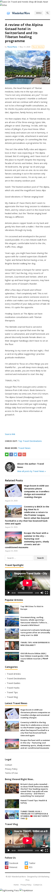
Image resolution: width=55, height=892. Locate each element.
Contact (8, 765)
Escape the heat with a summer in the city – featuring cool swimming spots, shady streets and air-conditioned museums (27, 540)
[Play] (8, 592)
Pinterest (13, 867)
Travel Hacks (13, 687)
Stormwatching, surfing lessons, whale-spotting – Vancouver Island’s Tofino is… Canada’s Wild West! (34, 621)
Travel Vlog (12, 697)
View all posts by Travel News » (31, 471)
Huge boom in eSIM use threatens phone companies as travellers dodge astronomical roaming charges (36, 491)
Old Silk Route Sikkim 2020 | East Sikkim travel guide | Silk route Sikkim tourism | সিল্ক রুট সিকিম (34, 657)
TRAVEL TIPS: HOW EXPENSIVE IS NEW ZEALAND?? (35, 643)
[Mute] (41, 592)
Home (16, 885)
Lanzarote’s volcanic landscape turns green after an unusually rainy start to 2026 (35, 632)
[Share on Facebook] (11, 454)
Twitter (32, 863)
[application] (27, 583)
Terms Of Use (11, 773)
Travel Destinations (16, 678)
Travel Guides (13, 683)
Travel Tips (12, 692)
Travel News (12, 46)
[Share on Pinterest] (20, 454)
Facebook (13, 863)
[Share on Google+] (24, 454)
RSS (30, 867)
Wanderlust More (19, 876)
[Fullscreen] (46, 592)
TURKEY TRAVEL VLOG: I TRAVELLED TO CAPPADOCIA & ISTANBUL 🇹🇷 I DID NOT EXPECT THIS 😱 (34, 815)
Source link (10, 434)
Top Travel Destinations (30, 441)
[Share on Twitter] (15, 454)
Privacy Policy (11, 769)
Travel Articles (38, 46)
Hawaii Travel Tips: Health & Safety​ (33, 801)
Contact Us (37, 885)
